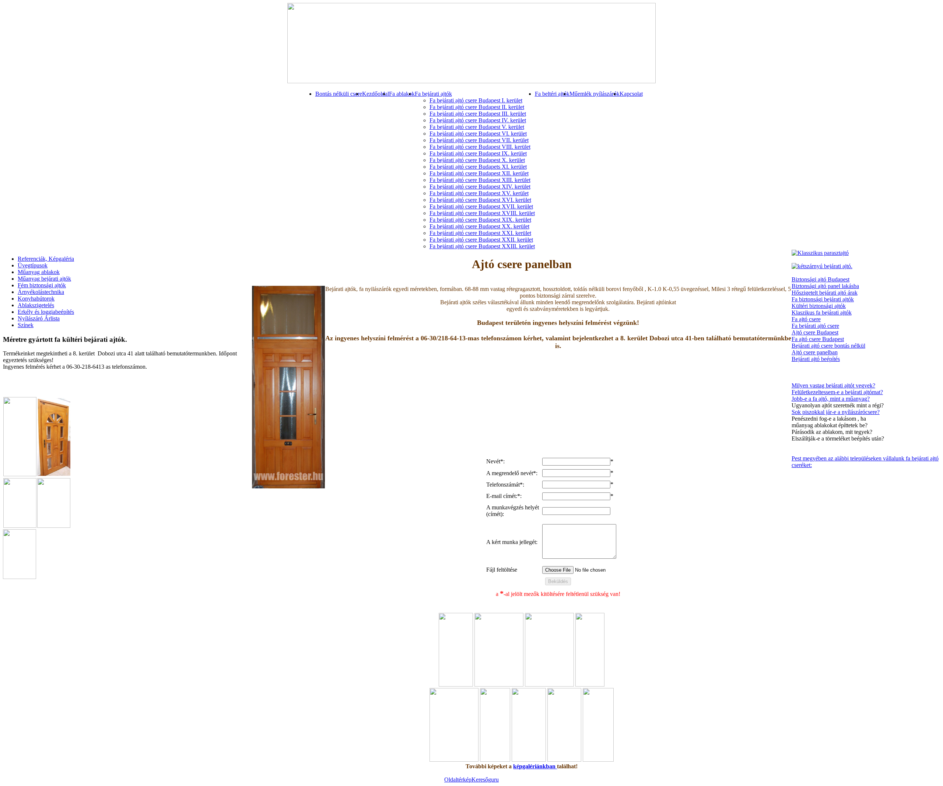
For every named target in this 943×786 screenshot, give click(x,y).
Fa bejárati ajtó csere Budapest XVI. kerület (480, 200)
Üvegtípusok (33, 265)
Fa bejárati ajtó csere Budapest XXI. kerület (480, 233)
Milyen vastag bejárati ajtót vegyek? (833, 385)
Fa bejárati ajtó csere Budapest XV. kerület (479, 193)
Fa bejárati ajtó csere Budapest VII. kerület (479, 140)
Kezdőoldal (375, 94)
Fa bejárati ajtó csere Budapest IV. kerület (478, 120)
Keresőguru (485, 779)
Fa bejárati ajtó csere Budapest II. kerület (477, 107)
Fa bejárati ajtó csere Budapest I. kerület (476, 100)
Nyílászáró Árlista (39, 318)
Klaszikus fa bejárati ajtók (822, 312)
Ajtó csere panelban (815, 352)
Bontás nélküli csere (338, 94)
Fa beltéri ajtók (552, 94)
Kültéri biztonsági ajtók (819, 306)
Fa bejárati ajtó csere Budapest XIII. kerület (480, 180)
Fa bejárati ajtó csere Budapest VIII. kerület (480, 147)
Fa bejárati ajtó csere (815, 326)
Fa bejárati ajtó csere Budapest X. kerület (477, 160)
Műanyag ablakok (39, 272)
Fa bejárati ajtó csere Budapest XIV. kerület (480, 186)
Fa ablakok (402, 94)
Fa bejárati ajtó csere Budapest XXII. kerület (481, 239)
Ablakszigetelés (36, 305)
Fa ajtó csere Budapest (818, 339)
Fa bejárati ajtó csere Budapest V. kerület (477, 127)
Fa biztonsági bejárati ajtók (823, 299)
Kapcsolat (631, 94)
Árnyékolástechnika (41, 292)
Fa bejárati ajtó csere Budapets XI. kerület (478, 167)
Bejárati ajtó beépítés (816, 359)
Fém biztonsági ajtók (42, 285)
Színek (26, 325)
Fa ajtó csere (806, 319)
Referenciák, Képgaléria (46, 259)
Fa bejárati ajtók (433, 94)
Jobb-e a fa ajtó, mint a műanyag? (831, 399)
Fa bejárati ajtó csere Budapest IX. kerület (478, 153)
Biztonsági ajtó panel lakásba (825, 286)
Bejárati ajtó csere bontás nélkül (828, 346)
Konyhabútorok (36, 298)
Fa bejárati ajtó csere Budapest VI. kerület (478, 133)
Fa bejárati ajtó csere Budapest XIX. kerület (480, 220)
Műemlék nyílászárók (594, 94)
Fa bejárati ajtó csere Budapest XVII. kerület (481, 206)
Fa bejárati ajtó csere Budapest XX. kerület (479, 226)
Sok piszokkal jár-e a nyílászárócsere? (836, 412)
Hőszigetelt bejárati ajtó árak (825, 293)
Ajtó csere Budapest (815, 332)
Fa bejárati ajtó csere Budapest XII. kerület (479, 173)
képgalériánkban (535, 766)
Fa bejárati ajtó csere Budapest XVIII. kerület (482, 213)
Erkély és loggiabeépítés (46, 312)
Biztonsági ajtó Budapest (820, 279)
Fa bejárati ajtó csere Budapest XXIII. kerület (482, 246)
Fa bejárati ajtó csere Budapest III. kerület (478, 113)
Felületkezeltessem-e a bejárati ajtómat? (837, 392)
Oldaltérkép (458, 779)
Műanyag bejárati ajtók (44, 279)
